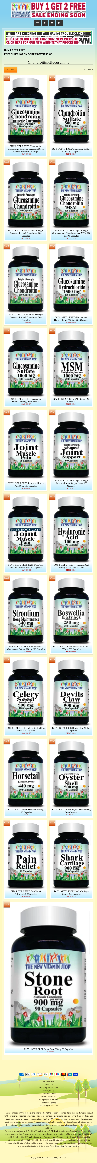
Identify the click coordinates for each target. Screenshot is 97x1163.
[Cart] (52, 23)
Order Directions (48, 1096)
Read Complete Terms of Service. (65, 1146)
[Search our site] (59, 23)
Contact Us (48, 1084)
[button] (10, 70)
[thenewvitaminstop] (48, 10)
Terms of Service (49, 1093)
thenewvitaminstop (48, 1158)
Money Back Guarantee (48, 1105)
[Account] (45, 23)
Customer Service (48, 1102)
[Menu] (37, 23)
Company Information (48, 1087)
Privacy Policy (48, 1090)
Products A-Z (48, 1081)
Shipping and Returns (48, 1099)
